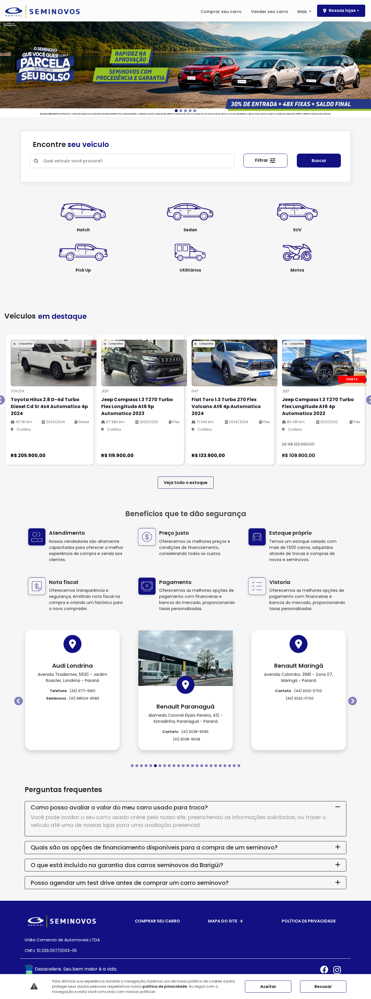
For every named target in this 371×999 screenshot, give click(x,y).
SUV (297, 230)
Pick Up (83, 270)
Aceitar (268, 986)
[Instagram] (339, 969)
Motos (297, 270)
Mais (302, 11)
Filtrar (262, 160)
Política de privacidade (309, 921)
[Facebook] (326, 969)
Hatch (83, 230)
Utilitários (190, 270)
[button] (28, 68)
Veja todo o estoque (186, 482)
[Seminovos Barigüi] (42, 11)
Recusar (323, 986)
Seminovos (72, 698)
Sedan (190, 230)
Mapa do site (222, 921)
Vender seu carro (269, 11)
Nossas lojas (342, 10)
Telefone (72, 690)
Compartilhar (25, 343)
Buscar (319, 160)
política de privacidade (165, 986)
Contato (185, 731)
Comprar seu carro (221, 11)
